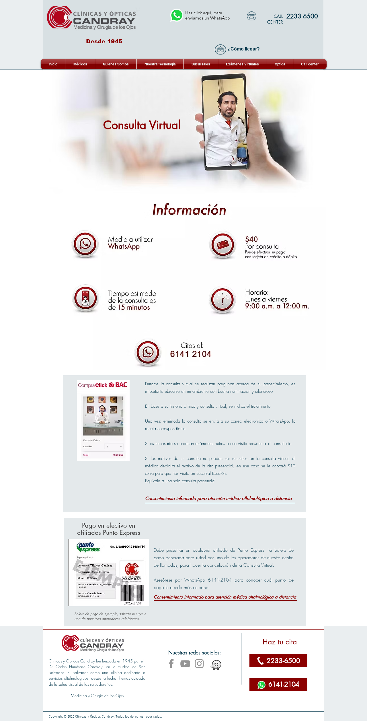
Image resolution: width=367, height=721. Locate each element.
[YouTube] (185, 664)
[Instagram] (199, 664)
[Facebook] (171, 664)
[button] (242, 64)
